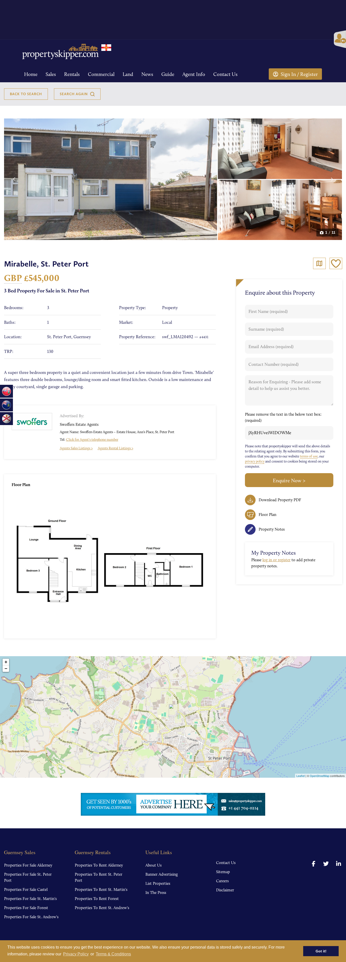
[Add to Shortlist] (336, 263)
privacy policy (254, 461)
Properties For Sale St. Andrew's (31, 916)
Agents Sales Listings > (76, 448)
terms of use (309, 456)
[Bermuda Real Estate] (6, 391)
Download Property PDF (280, 499)
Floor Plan (267, 514)
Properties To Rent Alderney (99, 865)
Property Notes (272, 529)
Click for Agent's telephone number (92, 439)
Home (30, 74)
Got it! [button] (321, 951)
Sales (51, 74)
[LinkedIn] (338, 864)
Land (128, 74)
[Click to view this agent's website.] (32, 421)
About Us (153, 865)
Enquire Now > (289, 480)
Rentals (72, 74)
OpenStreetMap (319, 776)
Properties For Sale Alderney (28, 865)
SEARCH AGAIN (74, 94)
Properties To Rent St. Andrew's (102, 907)
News (147, 74)
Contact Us (225, 74)
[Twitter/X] (326, 864)
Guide (167, 74)
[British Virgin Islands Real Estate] (6, 404)
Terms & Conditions (113, 954)
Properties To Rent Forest (97, 898)
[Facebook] (313, 864)
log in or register (276, 559)
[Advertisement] (282, 93)
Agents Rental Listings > (115, 448)
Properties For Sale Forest (26, 907)
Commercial (101, 74)
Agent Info (193, 74)
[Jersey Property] (6, 418)
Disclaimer (225, 890)
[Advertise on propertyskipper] (173, 804)
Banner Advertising (161, 874)
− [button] (6, 668)
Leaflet (300, 776)
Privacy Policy (76, 954)
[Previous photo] (14, 179)
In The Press (155, 892)
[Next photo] (332, 179)
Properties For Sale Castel (26, 889)
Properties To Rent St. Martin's (101, 889)
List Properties (157, 883)
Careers (222, 880)
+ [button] (6, 662)
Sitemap (223, 871)
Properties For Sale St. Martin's (30, 898)
